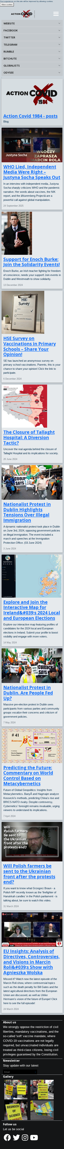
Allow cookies (6, 5)
